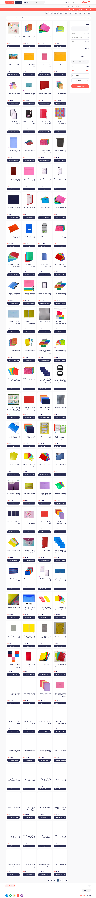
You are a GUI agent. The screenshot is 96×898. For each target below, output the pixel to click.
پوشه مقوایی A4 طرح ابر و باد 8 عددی (60, 236)
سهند (76, 13)
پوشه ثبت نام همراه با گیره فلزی (60, 636)
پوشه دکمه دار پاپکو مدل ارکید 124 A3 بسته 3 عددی (45, 694)
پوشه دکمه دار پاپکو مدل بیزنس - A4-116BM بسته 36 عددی (14, 666)
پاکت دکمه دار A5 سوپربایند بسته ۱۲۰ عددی (14, 865)
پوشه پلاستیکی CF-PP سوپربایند (30, 265)
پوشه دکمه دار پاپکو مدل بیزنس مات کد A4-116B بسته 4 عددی (45, 380)
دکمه (84, 13)
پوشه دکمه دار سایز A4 (46, 207)
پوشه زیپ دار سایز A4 (15, 36)
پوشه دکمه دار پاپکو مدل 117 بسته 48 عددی (60, 122)
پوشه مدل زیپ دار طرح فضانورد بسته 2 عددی (30, 779)
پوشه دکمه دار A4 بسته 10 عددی (60, 265)
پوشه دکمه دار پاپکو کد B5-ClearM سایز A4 (14, 208)
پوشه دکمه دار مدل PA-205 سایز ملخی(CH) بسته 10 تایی (45, 352)
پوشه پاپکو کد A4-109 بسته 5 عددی (44, 179)
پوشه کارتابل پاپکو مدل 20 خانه (29, 122)
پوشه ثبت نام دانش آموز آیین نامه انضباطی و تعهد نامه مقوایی (60, 437)
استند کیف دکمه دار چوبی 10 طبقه (45, 236)
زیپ (80, 13)
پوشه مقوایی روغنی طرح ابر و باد (29, 36)
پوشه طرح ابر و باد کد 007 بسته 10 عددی (45, 151)
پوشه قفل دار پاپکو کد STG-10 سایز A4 (13, 494)
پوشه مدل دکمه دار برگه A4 (45, 464)
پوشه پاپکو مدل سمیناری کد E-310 (44, 722)
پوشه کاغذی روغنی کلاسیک (14, 607)
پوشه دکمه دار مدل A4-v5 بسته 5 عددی (14, 236)
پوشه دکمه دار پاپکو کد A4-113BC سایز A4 (14, 265)
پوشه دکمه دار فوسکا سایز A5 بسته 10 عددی (60, 351)
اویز (47, 13)
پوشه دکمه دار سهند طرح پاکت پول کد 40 (60, 579)
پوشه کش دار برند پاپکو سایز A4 (30, 94)
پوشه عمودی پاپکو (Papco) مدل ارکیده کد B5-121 (60, 808)
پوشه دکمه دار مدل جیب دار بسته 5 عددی (13, 551)
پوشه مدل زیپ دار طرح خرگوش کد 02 (61, 779)
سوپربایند (56, 13)
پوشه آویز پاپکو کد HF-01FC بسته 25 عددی (29, 836)
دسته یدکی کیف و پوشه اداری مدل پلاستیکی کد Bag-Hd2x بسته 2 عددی (60, 380)
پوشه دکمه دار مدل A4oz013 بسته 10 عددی (60, 608)
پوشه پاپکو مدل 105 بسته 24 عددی (45, 865)
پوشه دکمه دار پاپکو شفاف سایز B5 (14, 322)
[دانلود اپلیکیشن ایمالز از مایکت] (6, 895)
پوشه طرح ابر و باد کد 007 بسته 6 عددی (60, 836)
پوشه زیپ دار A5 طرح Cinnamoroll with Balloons (14, 779)
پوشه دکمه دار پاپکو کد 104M (61, 294)
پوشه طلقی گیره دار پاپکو (45, 322)
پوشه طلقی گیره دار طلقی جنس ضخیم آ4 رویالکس (14, 436)
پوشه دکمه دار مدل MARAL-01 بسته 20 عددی (14, 694)
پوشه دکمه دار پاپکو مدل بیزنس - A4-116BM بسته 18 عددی (60, 695)
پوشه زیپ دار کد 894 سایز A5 (29, 494)
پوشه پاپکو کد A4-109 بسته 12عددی (13, 122)
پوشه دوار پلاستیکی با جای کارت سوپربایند (29, 236)
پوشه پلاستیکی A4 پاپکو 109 (60, 407)
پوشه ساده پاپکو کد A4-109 (60, 179)
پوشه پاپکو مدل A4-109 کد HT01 (45, 579)
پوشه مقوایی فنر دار (15, 350)
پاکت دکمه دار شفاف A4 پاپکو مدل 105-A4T (45, 494)
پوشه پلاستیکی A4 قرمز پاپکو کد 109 (46, 122)
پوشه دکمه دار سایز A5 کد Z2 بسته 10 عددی (45, 608)
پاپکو (89, 13)
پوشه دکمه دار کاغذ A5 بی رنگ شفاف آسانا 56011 (60, 322)
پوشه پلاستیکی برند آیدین (29, 350)
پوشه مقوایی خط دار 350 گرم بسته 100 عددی (29, 636)
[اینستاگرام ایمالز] (21, 895)
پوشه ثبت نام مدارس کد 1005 (45, 436)
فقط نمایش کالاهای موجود (82, 52)
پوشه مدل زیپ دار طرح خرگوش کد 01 (30, 522)
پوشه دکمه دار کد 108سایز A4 (14, 636)
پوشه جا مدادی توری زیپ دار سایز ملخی (60, 751)
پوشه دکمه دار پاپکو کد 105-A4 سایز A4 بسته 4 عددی (30, 409)
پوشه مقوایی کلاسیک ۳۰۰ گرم (29, 751)
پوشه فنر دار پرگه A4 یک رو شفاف (14, 722)
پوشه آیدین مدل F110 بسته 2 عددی (30, 322)
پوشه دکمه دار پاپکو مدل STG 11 (60, 465)
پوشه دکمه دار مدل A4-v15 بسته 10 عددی (45, 779)
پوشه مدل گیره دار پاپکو (45, 550)
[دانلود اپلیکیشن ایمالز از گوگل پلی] (14, 895)
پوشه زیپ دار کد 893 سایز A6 (14, 579)
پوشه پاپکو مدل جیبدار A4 (29, 207)
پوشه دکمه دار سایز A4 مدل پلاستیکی (60, 208)
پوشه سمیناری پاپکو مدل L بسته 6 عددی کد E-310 (45, 636)
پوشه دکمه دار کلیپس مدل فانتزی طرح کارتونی (29, 551)
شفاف (61, 13)
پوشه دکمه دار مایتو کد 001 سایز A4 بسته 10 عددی (29, 465)
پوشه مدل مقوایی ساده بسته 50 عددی (30, 665)
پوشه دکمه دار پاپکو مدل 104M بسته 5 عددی (60, 865)
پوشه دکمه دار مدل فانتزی (14, 64)
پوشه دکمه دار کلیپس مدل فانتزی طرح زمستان (14, 836)
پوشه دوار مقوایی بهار (46, 664)
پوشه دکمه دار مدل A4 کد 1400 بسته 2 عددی (60, 722)
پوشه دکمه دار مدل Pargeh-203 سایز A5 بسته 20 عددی (29, 809)
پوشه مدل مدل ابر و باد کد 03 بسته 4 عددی (29, 694)
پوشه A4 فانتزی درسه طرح (14, 807)
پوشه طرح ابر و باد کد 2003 (29, 379)
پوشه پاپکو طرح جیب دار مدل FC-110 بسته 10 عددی (13, 294)
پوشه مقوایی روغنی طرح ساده (14, 465)
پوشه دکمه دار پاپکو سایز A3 (45, 65)
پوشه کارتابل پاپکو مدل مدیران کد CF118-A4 (45, 265)
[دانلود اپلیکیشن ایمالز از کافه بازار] (10, 895)
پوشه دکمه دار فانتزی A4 (45, 807)
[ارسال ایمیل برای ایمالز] (18, 895)
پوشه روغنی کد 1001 (61, 93)
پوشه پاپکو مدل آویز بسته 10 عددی (45, 94)
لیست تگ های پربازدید (86, 890)
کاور (51, 13)
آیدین (66, 13)
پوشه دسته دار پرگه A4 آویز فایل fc (29, 722)
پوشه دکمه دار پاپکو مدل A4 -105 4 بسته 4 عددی (29, 294)
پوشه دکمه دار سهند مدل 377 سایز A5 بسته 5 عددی (60, 665)
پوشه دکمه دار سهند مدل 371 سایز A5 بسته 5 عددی (45, 751)
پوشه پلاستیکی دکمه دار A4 (29, 579)
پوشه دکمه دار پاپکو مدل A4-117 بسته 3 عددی (60, 151)
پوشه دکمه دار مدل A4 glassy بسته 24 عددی (30, 608)
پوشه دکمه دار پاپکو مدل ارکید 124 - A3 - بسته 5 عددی (29, 866)
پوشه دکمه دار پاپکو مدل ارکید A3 (14, 151)
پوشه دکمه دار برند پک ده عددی (45, 408)
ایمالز (88, 6)
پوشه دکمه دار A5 (62, 36)
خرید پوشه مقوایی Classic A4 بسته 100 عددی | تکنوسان (14, 380)
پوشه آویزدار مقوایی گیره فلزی (60, 494)
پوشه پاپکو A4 (63, 64)
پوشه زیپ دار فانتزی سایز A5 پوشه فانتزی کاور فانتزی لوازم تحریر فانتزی (13, 409)
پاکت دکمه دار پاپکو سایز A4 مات (29, 65)
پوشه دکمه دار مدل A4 (46, 36)
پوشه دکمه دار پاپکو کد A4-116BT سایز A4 (29, 436)
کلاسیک (71, 13)
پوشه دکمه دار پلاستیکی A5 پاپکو (45, 522)
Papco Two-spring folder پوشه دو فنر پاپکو (45, 836)
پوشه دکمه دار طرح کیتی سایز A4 (14, 751)
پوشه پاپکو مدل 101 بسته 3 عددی (13, 522)
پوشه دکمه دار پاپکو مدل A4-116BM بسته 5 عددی (60, 551)
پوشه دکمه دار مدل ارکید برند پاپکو (14, 94)
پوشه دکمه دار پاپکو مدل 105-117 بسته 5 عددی (60, 522)
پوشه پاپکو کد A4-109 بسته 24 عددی (44, 294)
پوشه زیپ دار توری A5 (30, 150)
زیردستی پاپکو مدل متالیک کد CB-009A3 (14, 179)
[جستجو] (25, 2)
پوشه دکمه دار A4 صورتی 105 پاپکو (29, 179)
